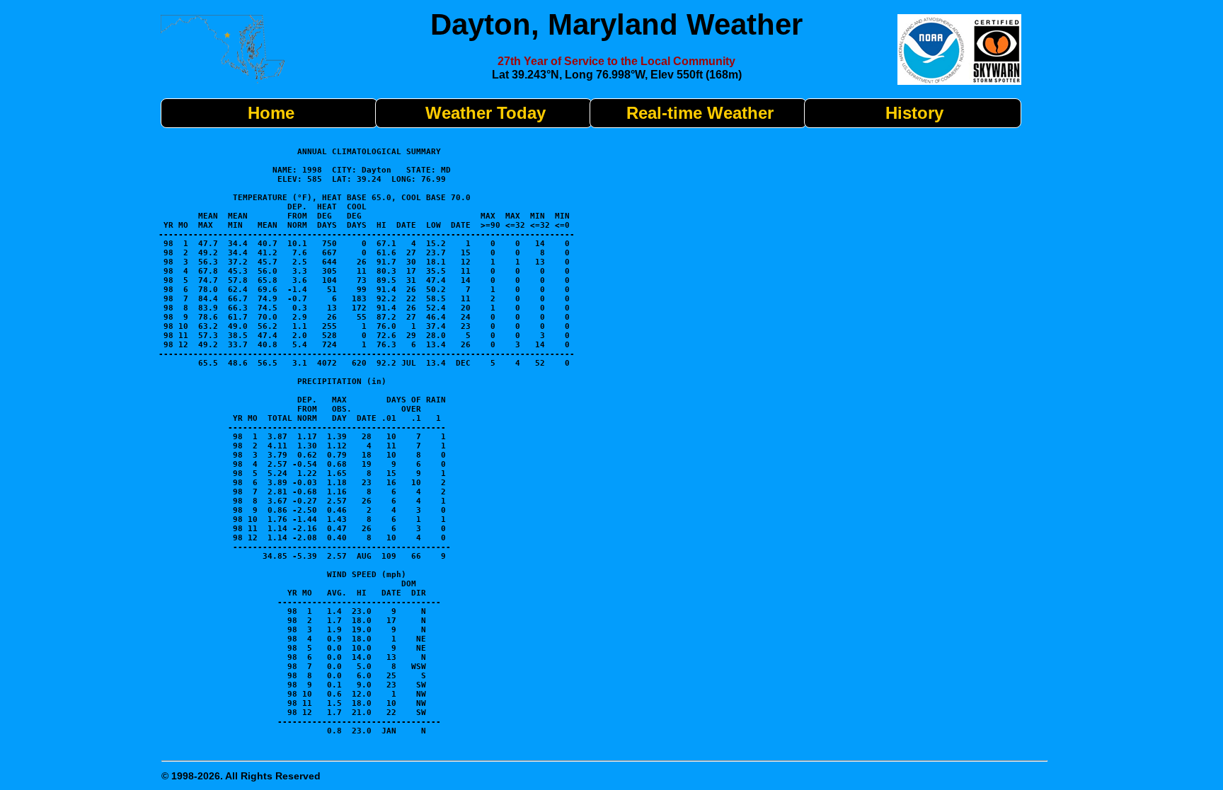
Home (271, 112)
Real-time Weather (700, 112)
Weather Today (485, 112)
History (914, 112)
